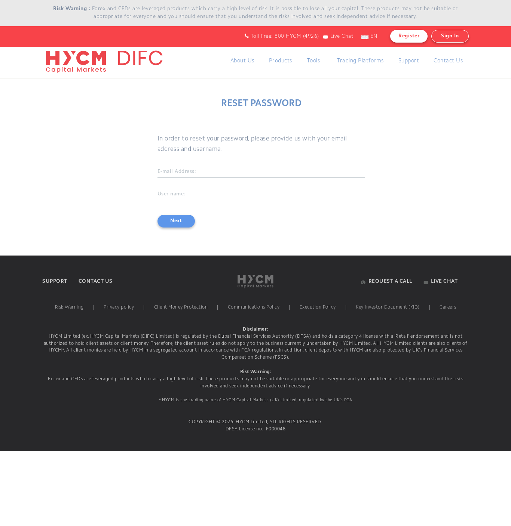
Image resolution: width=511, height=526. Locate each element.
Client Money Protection (181, 307)
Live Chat (342, 36)
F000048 (274, 429)
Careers (448, 307)
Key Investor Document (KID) (388, 307)
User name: (171, 194)
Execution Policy (318, 307)
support (54, 281)
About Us (242, 61)
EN (372, 36)
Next (176, 221)
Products (280, 61)
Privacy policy (119, 307)
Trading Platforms (360, 61)
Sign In (450, 36)
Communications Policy (254, 307)
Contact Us (448, 61)
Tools (313, 61)
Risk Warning (69, 307)
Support (408, 61)
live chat (444, 281)
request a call (390, 281)
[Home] (103, 54)
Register (408, 36)
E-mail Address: (176, 171)
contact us (96, 281)
